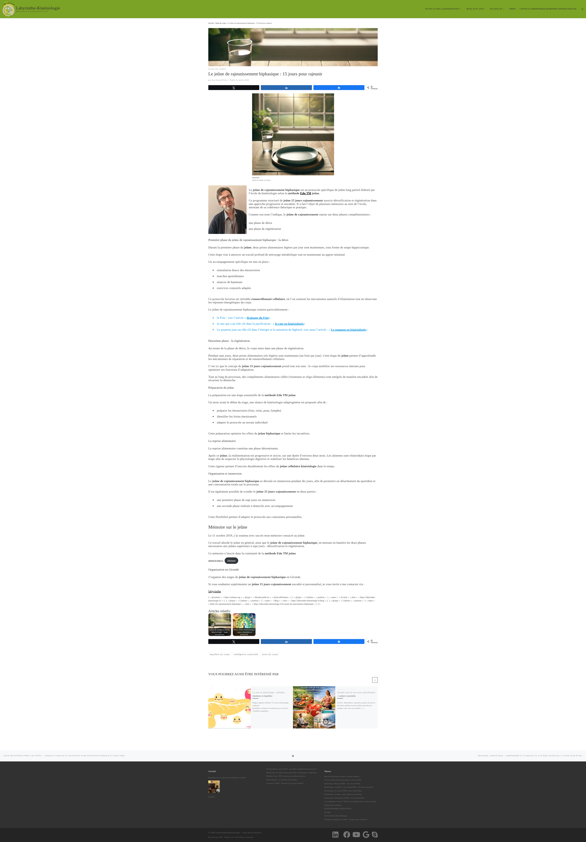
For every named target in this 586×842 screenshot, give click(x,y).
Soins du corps (220, 23)
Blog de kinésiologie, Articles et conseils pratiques (341, 776)
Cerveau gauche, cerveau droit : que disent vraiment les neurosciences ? (291, 769)
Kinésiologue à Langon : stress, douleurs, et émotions (343, 794)
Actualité (211, 797)
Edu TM (305, 193)
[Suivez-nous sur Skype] (375, 834)
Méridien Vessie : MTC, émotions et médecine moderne (285, 776)
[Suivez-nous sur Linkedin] (335, 834)
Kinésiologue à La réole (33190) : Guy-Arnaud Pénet (343, 791)
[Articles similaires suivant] (375, 680)
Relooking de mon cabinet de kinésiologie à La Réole (227, 778)
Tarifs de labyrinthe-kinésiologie (335, 816)
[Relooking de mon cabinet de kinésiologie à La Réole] (214, 787)
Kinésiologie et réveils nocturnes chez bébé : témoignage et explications (291, 772)
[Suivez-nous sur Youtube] (356, 834)
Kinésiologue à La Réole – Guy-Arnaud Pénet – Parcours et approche (348, 787)
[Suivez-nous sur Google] (366, 834)
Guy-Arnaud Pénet (219, 80)
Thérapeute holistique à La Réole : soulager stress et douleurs (345, 819)
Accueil (211, 23)
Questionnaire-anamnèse (333, 805)
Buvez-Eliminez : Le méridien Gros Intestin (281, 780)
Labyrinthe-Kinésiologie (228, 832)
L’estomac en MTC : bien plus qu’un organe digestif (284, 783)
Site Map (327, 812)
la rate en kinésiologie (289, 323)
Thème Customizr (246, 837)
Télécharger (231, 561)
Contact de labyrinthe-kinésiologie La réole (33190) (342, 780)
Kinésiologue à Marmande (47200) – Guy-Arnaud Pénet (344, 798)
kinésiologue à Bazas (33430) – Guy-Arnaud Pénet (342, 783)
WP (221, 837)
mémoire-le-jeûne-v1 (215, 561)
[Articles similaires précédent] (369, 680)
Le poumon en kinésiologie (348, 329)
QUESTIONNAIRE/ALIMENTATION (337, 808)
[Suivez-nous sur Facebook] (346, 834)
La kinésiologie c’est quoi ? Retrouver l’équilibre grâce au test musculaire (350, 801)
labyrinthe (214, 591)
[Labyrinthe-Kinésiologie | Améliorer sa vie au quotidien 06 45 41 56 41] (8, 8)
